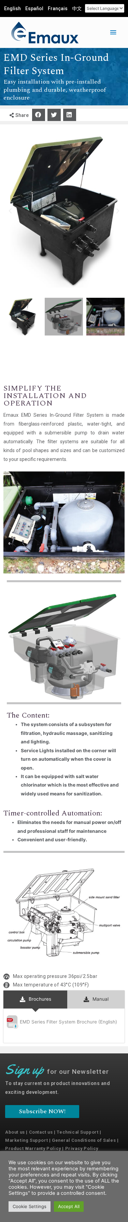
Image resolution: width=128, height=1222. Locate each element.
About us (15, 1132)
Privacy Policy (81, 1148)
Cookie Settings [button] (29, 1206)
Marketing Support (26, 1140)
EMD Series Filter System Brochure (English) (69, 1021)
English (12, 8)
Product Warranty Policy (33, 1148)
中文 (77, 8)
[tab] (35, 1000)
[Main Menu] (113, 32)
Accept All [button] (69, 1206)
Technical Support (77, 1132)
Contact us (41, 1132)
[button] (38, 115)
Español (34, 8)
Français (58, 8)
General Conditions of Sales (84, 1140)
